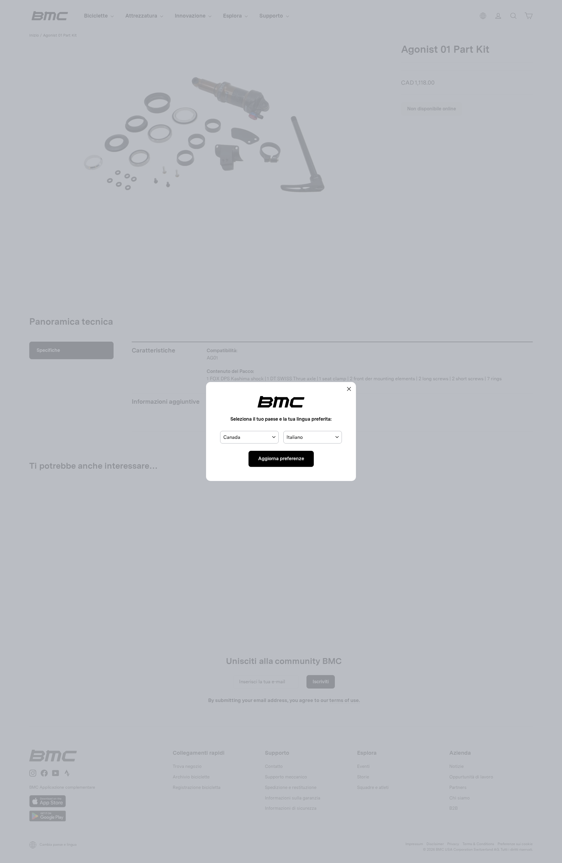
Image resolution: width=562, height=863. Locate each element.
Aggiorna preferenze (281, 458)
